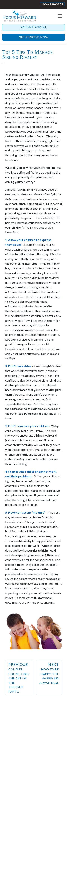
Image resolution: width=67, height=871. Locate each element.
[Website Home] (19, 16)
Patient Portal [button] (33, 27)
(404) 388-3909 (52, 4)
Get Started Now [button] (33, 37)
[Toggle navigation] (60, 16)
